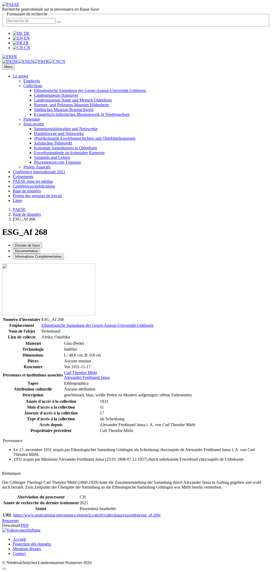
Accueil (19, 539)
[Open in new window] (48, 314)
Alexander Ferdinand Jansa (87, 377)
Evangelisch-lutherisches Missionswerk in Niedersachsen (82, 114)
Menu (8, 67)
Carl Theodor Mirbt (80, 372)
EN (26, 38)
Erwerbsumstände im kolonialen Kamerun (69, 152)
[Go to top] (4, 569)
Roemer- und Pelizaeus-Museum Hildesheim (71, 105)
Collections (32, 85)
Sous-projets (33, 124)
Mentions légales (27, 548)
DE (26, 33)
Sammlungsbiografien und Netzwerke (65, 128)
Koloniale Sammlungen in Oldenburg (65, 148)
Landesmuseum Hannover (56, 95)
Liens (17, 200)
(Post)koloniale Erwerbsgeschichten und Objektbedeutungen (84, 138)
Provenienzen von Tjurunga (57, 162)
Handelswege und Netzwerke (59, 133)
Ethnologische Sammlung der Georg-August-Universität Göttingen (90, 90)
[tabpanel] (136, 331)
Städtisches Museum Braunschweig (64, 109)
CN (26, 47)
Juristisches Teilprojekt (53, 143)
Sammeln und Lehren (52, 157)
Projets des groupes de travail (37, 195)
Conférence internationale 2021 (39, 172)
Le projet (20, 76)
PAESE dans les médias (33, 181)
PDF (25, 525)
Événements (23, 176)
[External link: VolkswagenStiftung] (21, 530)
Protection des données (32, 544)
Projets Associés (36, 167)
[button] (9, 56)
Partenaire (31, 119)
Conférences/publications (34, 186)
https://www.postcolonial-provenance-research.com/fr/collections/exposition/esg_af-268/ (87, 515)
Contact (19, 553)
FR (25, 43)
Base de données (27, 191)
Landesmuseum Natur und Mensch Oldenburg (73, 100)
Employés (31, 81)
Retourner (10, 520)
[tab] (27, 245)
